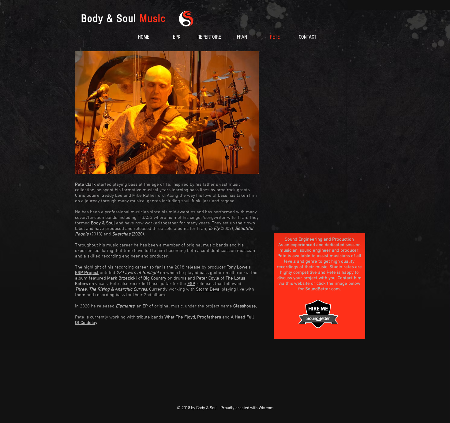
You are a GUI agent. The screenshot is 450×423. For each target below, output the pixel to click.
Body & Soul (123, 18)
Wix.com (266, 408)
